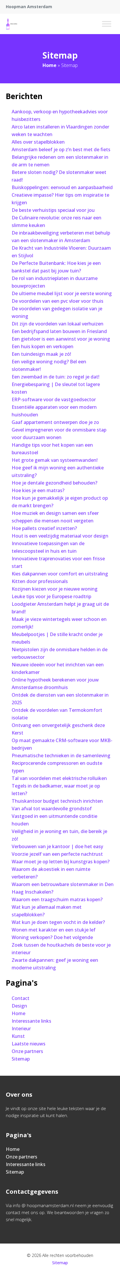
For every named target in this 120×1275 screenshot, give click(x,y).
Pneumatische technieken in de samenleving (61, 755)
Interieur (21, 1028)
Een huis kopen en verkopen (42, 346)
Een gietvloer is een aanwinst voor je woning (61, 339)
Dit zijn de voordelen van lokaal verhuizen (57, 323)
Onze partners (27, 1051)
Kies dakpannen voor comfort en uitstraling (60, 573)
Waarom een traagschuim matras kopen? (57, 899)
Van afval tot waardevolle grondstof (52, 808)
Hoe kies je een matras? (38, 490)
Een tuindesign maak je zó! (41, 354)
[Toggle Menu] (106, 24)
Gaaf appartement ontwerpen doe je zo (55, 422)
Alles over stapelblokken (38, 142)
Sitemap (21, 1059)
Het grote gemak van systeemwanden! (55, 460)
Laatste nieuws (28, 1043)
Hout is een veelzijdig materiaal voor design (60, 536)
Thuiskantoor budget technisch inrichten (57, 801)
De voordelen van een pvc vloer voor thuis (57, 301)
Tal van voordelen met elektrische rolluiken (59, 778)
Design (19, 1006)
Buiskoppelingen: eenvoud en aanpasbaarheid (62, 187)
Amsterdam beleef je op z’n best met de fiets (61, 149)
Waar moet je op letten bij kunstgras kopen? (61, 861)
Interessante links (31, 1021)
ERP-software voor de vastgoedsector (54, 399)
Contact (20, 998)
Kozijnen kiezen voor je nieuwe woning (55, 589)
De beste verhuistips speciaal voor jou (53, 210)
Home (50, 65)
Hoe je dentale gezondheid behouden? (54, 483)
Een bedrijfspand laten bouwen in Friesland (59, 331)
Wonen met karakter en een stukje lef (54, 930)
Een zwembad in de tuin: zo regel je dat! (55, 377)
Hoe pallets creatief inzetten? (44, 528)
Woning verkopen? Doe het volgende (52, 937)
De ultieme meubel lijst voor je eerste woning (62, 293)
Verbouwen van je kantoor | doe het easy (57, 846)
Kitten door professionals (40, 581)
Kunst (18, 1036)
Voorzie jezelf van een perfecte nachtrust (57, 854)
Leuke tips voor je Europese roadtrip (51, 596)
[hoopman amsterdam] (11, 24)
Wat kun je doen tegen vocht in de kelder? (58, 922)
